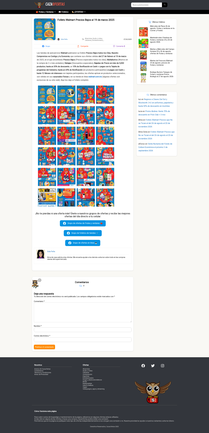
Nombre (38, 326)
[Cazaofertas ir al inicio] (49, 3)
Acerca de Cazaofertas (42, 369)
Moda (85, 382)
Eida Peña (51, 251)
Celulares (88, 40)
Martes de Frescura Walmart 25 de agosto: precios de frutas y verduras (161, 63)
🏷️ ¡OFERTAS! (77, 12)
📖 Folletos (63, 12)
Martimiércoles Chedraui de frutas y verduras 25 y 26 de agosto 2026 (161, 40)
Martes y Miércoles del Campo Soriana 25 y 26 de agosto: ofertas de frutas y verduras (162, 51)
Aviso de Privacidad (41, 374)
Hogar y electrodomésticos (92, 380)
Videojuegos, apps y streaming (93, 389)
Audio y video (97, 38)
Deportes (86, 376)
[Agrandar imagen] (45, 19)
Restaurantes (87, 383)
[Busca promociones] (164, 5)
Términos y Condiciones (42, 372)
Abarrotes (88, 38)
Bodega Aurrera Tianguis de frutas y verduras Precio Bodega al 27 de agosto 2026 (161, 74)
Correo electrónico (42, 336)
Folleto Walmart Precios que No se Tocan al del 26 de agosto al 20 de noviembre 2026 (155, 123)
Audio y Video (88, 371)
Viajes (85, 387)
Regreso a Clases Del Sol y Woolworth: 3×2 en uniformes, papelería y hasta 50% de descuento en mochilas (155, 102)
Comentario (39, 301)
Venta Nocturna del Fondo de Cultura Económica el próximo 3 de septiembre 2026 (155, 147)
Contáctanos (38, 371)
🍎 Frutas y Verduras (45, 12)
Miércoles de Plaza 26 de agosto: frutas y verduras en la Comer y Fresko (162, 28)
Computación (87, 374)
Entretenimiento (97, 40)
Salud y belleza (88, 385)
